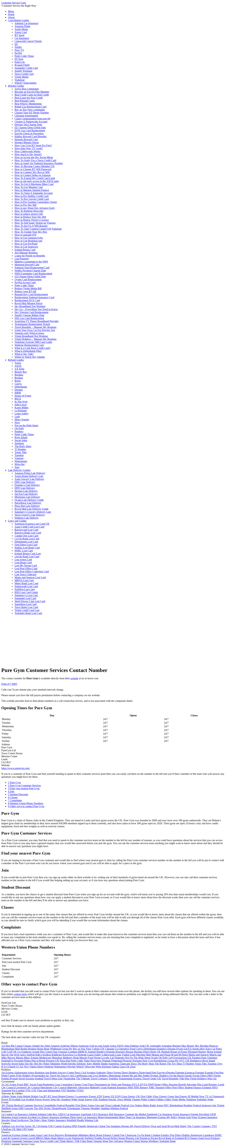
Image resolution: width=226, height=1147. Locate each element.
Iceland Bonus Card (25, 249)
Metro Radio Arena (153, 1105)
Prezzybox (96, 1060)
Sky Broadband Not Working (30, 306)
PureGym (20, 62)
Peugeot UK (53, 1060)
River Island (21, 437)
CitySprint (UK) (45, 1126)
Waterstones (21, 461)
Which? (80, 1066)
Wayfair (71, 1066)
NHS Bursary (141, 1087)
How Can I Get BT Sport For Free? (33, 145)
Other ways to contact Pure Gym (26, 806)
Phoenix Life (133, 1138)
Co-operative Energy (86, 1096)
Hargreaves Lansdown (203, 1135)
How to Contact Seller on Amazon (33, 175)
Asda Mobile (24, 1096)
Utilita (167, 1099)
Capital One (118, 1135)
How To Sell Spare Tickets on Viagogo (35, 222)
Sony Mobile (94, 1063)
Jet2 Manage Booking (26, 252)
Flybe (19, 1075)
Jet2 (72, 1075)
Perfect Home (118, 1138)
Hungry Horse (206, 1051)
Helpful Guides (16, 85)
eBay (203, 1048)
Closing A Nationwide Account (31, 121)
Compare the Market (136, 1114)
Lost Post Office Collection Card (32, 571)
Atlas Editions (131, 1045)
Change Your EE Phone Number (32, 112)
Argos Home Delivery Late (29, 476)
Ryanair (14, 1078)
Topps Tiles (21, 452)
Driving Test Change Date (28, 124)
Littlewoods (108, 1054)
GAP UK (12, 1051)
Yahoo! (116, 1066)
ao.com (99, 1045)
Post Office (178, 1087)
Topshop (19, 455)
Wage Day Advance (113, 1141)
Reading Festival (192, 1105)
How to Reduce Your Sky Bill (30, 216)
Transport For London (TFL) (16, 1090)
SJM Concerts (26, 1108)
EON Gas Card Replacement (30, 130)
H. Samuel (90, 1051)
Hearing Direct (142, 1051)
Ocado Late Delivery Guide (29, 500)
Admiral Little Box (47, 1114)
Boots (18, 380)
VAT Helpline (68, 1090)
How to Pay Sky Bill (25, 205)
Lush (17, 416)
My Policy (172, 1117)
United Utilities (156, 1099)
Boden (24, 1048)
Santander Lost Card (25, 598)
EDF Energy (104, 1096)
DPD (75, 1126)
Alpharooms (21, 1072)
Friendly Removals (88, 1126)
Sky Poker (44, 1063)
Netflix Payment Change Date (30, 270)
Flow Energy (160, 1096)
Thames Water (140, 1099)
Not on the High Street (26, 425)
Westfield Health (76, 1120)
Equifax (165, 1135)
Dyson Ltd (182, 1048)
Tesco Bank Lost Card (26, 607)
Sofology (19, 443)
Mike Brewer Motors (12, 1057)
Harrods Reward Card (26, 139)
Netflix (18, 47)
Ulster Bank (86, 1141)
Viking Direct (36, 1066)
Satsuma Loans (31, 1141)
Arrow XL (30, 1126)
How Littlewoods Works (27, 151)
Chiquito (110, 1048)
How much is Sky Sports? (28, 154)
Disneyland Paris (148, 1072)
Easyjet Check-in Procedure (29, 133)
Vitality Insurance (57, 1120)
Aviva (51, 1135)
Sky (58, 1099)
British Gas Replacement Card (30, 106)
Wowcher (20, 464)
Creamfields (50, 1105)
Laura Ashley (22, 413)
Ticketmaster (74, 1108)
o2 (211, 1096)
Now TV (19, 50)
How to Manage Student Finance (32, 190)
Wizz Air (212, 1078)
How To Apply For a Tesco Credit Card (35, 160)
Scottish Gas (19, 1099)
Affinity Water (9, 1096)
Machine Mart (144, 1054)
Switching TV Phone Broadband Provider (37, 321)
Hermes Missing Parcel (27, 142)
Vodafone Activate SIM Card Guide (33, 342)
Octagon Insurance (207, 1117)
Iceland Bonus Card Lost (28, 553)
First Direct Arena (85, 1105)
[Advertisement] (113, 640)
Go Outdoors (24, 1051)
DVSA (144, 1084)
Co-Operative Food (125, 1048)
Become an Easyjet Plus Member (32, 91)
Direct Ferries (114, 1072)
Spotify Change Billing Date (29, 315)
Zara (17, 467)
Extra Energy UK (131, 1096)
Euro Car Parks (214, 1048)
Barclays (60, 1135)
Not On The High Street (138, 1057)
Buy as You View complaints (30, 109)
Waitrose (49, 1066)
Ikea (3, 1054)
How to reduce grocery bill (29, 214)
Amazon (55, 1045)
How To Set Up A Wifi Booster (31, 225)
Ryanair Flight (22, 65)
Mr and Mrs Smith (140, 1075)
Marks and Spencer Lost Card (30, 577)
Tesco (134, 1063)
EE (16, 44)
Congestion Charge (71, 1084)
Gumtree (73, 1051)
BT (46, 1096)
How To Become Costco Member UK (35, 166)
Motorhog (57, 1057)
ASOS (18, 365)
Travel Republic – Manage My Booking (35, 327)
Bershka (19, 374)
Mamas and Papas (161, 1054)
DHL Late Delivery (25, 482)
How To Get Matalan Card (29, 187)
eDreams (170, 1072)
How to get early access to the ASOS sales (37, 181)
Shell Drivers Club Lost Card (30, 601)
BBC (27, 1084)
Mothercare (45, 1057)
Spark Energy (85, 1099)
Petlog (27, 1060)
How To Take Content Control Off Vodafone (38, 228)
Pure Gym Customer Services (24, 785)
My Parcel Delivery (140, 1126)
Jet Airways (63, 1075)
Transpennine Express (130, 1078)
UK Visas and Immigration (46, 1090)
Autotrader (155, 1045)
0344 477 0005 (9, 684)
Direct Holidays (130, 1072)
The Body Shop (23, 446)
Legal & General (10, 1138)
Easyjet (161, 1072)
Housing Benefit (178, 1084)
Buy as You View (82, 1048)
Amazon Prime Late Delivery (30, 473)
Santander (17, 1141)
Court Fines (88, 1084)
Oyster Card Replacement (28, 279)
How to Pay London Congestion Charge (36, 202)
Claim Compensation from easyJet (32, 118)
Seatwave (207, 1105)
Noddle (98, 1138)
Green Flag (51, 1051)
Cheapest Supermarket (26, 115)
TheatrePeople (59, 1108)
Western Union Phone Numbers (25, 803)
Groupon (63, 1051)
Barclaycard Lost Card (26, 529)
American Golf (86, 1045)
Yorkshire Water (205, 1099)
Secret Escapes (27, 1078)
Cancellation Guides (18, 20)
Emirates (180, 1072)
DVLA (136, 1084)
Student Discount (18, 794)
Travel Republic (170, 1078)
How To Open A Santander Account (34, 193)
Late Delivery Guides (19, 470)
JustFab (31, 1054)
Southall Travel (43, 1078)
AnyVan (20, 1126)
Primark (106, 1060)
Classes (13, 797)
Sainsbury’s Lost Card (26, 595)
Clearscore (131, 1135)
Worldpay (154, 1141)
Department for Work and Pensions (113, 1084)
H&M (18, 392)
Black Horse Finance (100, 1135)
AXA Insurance (100, 1114)
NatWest (89, 1138)
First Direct (176, 1135)
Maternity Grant (98, 1087)
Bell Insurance (117, 1114)
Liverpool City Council (27, 1087)
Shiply (183, 1126)
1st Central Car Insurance (14, 1114)
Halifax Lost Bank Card (27, 547)
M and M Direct (180, 1054)
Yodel (30, 1129)
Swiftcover (23, 1120)
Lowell (31, 1138)
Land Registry (210, 1084)
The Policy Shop (38, 1120)
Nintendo (119, 1057)
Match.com (215, 1054)
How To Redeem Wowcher (29, 211)
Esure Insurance (182, 1114)
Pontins (5, 1078)
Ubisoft (11, 1066)
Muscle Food (86, 1057)
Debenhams (21, 386)
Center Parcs (74, 1072)
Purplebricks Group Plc (166, 1060)
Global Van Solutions (109, 1126)
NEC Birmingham (173, 1105)
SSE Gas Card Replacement (29, 318)
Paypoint (19, 1060)
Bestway (213, 1045)
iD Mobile (193, 1096)
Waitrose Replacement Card (29, 345)
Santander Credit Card (26, 68)
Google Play (38, 1051)
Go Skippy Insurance (48, 1117)
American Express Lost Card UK (32, 523)
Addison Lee (8, 1126)
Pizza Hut (65, 1060)
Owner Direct (199, 1075)
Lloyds (23, 1138)
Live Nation (136, 1105)
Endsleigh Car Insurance (160, 1114)
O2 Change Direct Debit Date (30, 276)
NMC (152, 1087)
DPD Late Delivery (25, 488)
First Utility (147, 1096)
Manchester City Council (53, 1087)
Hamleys (101, 1051)
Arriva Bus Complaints (27, 88)
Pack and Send (159, 1126)
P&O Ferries (214, 1075)
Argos (18, 362)
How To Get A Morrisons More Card (34, 184)
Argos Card (21, 32)
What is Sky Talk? (24, 354)
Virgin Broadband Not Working (31, 336)
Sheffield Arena (9, 1108)
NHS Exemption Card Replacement (33, 273)
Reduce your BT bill (25, 291)
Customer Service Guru (13, 2)
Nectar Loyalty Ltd (104, 1057)
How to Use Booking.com (28, 240)
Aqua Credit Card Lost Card (29, 526)
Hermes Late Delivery (26, 491)
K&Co (39, 1054)
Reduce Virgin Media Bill (28, 288)
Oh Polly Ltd (165, 1057)
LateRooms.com (84, 1075)
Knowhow (68, 1054)
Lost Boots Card (23, 562)
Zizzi (133, 1066)
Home (11, 14)
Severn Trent (49, 1099)
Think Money (66, 1141)
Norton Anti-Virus (188, 1117)
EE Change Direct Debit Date (30, 127)
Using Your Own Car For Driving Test (35, 330)
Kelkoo (47, 1054)
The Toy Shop (175, 1063)
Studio (104, 1063)
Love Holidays (101, 1075)
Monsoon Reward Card (27, 264)
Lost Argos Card (23, 559)
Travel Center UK (152, 1078)
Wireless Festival (119, 1108)
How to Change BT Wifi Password (33, 169)
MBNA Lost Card (24, 580)
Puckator (137, 1060)
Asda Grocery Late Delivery (29, 479)
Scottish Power (34, 1099)
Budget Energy (66, 1096)
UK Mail (17, 1129)
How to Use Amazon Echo (29, 237)
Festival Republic (66, 1105)
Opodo (188, 1075)
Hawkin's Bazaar (124, 1051)
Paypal (107, 1138)
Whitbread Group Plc (61, 1048)
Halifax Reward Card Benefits (30, 136)
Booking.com (42, 1072)
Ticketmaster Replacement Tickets (32, 324)
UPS (24, 1129)
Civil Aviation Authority (94, 1072)
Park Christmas (209, 1057)
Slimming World (59, 1063)
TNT (214, 1126)
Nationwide (78, 1138)
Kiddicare (57, 1054)
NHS (131, 1087)
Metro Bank (50, 1138)
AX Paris (19, 368)
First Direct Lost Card (26, 544)
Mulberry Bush (71, 1057)
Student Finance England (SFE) (201, 1087)
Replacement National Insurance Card (34, 297)
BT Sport (19, 35)
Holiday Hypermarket (34, 1075)
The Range (161, 1063)
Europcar (190, 1072)
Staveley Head (9, 1120)
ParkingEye (7, 1060)
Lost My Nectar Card (26, 565)
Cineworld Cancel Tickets (28, 41)
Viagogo (19, 458)
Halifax (186, 1135)
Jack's (23, 1054)
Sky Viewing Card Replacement (31, 312)
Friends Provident (200, 1114)
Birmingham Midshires (77, 1135)
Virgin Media (21, 76)
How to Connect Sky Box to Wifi (32, 172)
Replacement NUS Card (27, 300)
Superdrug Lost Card (26, 604)
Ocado (154, 1057)
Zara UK (125, 1066)
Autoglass (167, 1045)
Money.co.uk (64, 1138)
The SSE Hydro (42, 1108)
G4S (4, 1051)
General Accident (28, 1117)
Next (17, 422)
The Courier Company (199, 1126)
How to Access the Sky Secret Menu (34, 157)
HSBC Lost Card (24, 550)
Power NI (6, 1099)
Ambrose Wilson (69, 1045)
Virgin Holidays (198, 1078)
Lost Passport (22, 258)
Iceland (218, 1051)
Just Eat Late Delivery (26, 494)
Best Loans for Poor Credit (29, 97)
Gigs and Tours (103, 1105)
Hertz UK (155, 1051)
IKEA (18, 398)
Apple (106, 1045)
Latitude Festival (121, 1105)
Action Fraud (16, 1084)
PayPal (18, 53)
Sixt (27, 1063)
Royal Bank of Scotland (171, 1138)
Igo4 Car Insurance (87, 1117)
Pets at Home (38, 1060)
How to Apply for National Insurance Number (39, 163)
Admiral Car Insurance (26, 23)
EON (118, 1096)
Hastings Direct (68, 1117)
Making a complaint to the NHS (31, 261)
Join (11, 791)
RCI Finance (191, 1138)
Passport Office (164, 1087)
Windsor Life (91, 1120)
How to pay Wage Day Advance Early (35, 208)
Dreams (19, 389)
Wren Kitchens (104, 1066)
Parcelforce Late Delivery (28, 503)
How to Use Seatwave (26, 246)
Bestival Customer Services (28, 1105)
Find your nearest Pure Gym (24, 788)
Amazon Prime (22, 26)
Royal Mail (173, 1126)
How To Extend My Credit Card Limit (35, 178)
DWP (151, 1084)
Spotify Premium (23, 71)
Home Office (161, 1084)
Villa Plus (184, 1078)
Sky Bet (34, 1063)
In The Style (21, 401)
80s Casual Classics (21, 1045)
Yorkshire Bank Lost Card (28, 613)
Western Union (132, 1141)
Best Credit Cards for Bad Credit (32, 94)
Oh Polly (19, 428)
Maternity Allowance (78, 1087)
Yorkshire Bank (167, 1141)
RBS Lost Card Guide (26, 592)
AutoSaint (86, 1114)
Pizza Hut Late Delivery (27, 505)
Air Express (7, 1072)
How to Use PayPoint (26, 243)
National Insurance (117, 1087)
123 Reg (6, 1045)
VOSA (80, 1090)
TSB (77, 1141)
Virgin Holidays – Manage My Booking (35, 339)
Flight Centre (8, 1075)
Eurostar (200, 1072)
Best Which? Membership (28, 103)
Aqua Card (42, 1135)
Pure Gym (14, 782)
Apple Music (21, 29)
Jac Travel (51, 1075)
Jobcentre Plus (194, 1084)
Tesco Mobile (124, 1099)
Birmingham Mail (11, 1048)
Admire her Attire (41, 1045)
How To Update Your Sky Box (31, 231)
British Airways (58, 1072)
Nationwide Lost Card (26, 586)
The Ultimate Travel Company (92, 1078)
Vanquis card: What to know (29, 333)
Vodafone (20, 79)
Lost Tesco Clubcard (25, 574)
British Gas (37, 1096)
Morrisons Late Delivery (27, 497)
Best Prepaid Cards (25, 100)
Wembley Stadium (100, 1108)
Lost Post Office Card (26, 568)
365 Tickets (7, 1105)
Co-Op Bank (144, 1135)
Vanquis (97, 1141)
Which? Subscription (25, 82)
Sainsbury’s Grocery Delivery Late (33, 511)
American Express (11, 1135)
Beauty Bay (21, 371)
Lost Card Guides (17, 520)
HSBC (218, 1135)
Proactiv (128, 1060)
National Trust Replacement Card (32, 267)
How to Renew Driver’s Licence (32, 219)
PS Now (19, 59)
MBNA (40, 1138)
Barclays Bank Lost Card (28, 532)
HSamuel (193, 1051)
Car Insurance (22, 38)
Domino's (162, 1048)
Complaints (15, 800)
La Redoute (21, 410)
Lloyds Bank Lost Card (27, 556)
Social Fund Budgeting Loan (45, 1084)
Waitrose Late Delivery (27, 517)
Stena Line (57, 1078)
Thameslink (69, 1078)
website (74, 678)
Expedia (209, 1072)
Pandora (19, 431)
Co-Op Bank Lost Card (27, 538)
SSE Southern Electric (105, 1099)
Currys (18, 383)
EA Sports (194, 1048)
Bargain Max (180, 1045)
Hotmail (165, 1051)
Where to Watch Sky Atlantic (30, 357)
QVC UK (184, 1060)
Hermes (125, 1126)
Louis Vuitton (122, 1054)
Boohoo (19, 377)
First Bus (219, 1072)
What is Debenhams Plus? (28, 351)
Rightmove (196, 1060)
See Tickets (218, 1105)
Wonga (144, 1141)
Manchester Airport (119, 1075)
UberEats (6, 1129)
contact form (20, 994)
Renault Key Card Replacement (31, 294)
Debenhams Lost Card (26, 541)
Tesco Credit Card (24, 73)
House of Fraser (23, 395)
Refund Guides (16, 359)
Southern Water (69, 1099)
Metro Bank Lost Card (26, 583)
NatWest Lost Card (25, 589)
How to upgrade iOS (25, 234)
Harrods (110, 1051)
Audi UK (144, 1045)
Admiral (32, 1114)
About (11, 17)
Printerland (117, 1060)
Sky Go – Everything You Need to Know (36, 309)
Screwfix (6, 1063)
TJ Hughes (20, 449)
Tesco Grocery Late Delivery (30, 514)
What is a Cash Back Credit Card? (32, 348)
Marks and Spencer (199, 1054)
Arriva (31, 1072)
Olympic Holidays (159, 1075)
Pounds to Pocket (149, 1138)
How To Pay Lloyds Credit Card (32, 199)
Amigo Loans (28, 1135)
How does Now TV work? (29, 148)
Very (26, 1066)
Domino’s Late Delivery (27, 485)
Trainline (114, 1078)
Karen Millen (21, 407)
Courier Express (63, 1126)
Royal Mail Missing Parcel (28, 303)
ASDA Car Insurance (69, 1114)
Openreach (218, 1096)
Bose (47, 1048)
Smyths (72, 1063)
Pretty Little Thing (24, 56)
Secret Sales (21, 440)
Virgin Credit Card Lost (27, 610)
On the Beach (176, 1075)
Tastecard (125, 1063)
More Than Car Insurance (133, 1117)
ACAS (5, 1084)
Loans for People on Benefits (30, 255)
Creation (156, 1135)
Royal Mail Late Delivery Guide (31, 508)
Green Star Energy (178, 1096)
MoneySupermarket (108, 1117)
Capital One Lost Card (26, 535)
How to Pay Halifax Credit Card (31, 196)
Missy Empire (22, 419)
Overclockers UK (182, 1057)
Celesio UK (98, 1048)
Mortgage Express (156, 1117)
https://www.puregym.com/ (15, 768)
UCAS (20, 1066)
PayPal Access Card (25, 282)
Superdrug (114, 1063)
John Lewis (21, 404)
